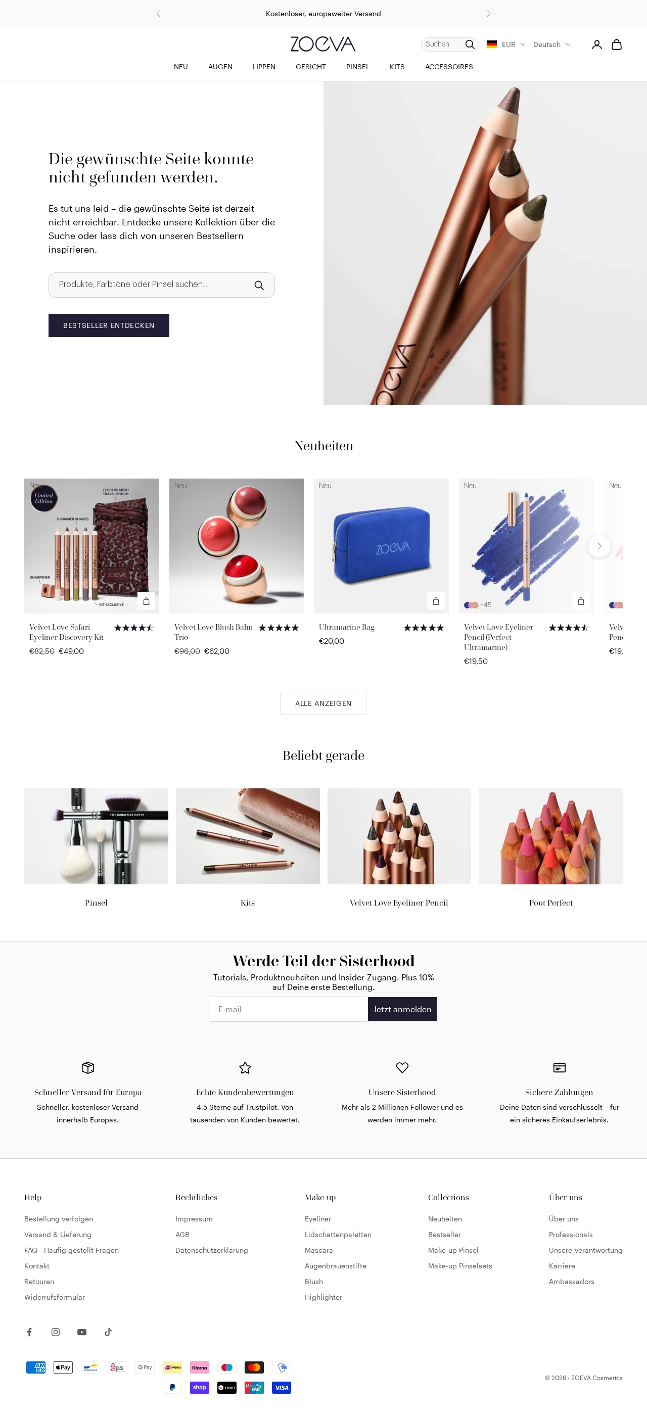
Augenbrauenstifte (335, 1265)
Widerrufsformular (54, 1297)
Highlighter (323, 1297)
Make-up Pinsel (453, 1250)
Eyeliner (318, 1218)
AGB (182, 1234)
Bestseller (444, 1234)
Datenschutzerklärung (211, 1250)
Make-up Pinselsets (460, 1265)
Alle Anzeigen (323, 703)
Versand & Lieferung (57, 1234)
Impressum (194, 1218)
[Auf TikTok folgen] (108, 1332)
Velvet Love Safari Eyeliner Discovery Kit (66, 632)
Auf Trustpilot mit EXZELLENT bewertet (323, 16)
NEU (181, 66)
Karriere (562, 1265)
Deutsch (547, 44)
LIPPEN (264, 66)
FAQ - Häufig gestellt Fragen (71, 1250)
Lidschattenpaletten (338, 1234)
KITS (397, 66)
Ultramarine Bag (347, 627)
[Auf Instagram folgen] (56, 1332)
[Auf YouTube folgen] (82, 1332)
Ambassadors (571, 1281)
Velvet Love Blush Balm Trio (213, 632)
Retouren (39, 1281)
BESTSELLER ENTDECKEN (109, 325)
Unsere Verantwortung (586, 1250)
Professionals (571, 1234)
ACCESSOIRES (449, 66)
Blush (314, 1281)
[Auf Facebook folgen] (29, 1332)
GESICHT (311, 66)
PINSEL (357, 66)
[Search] (259, 285)
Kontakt (37, 1265)
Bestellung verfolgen (58, 1218)
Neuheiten (445, 1218)
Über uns (564, 1218)
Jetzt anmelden (402, 1009)
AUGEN (220, 66)
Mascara (319, 1250)
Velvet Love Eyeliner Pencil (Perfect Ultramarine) (498, 637)
